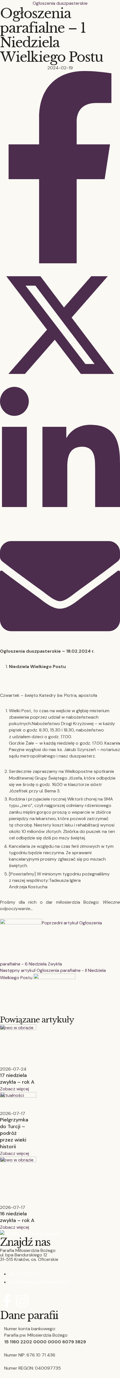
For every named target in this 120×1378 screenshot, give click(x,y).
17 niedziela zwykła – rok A (17, 1078)
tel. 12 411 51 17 (23, 1274)
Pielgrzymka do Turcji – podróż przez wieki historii (14, 1133)
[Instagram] (22, 1301)
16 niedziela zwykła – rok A (17, 1217)
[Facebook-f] (7, 1301)
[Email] (60, 645)
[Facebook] (60, 262)
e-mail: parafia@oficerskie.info (39, 1282)
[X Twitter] (60, 384)
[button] (14, 1089)
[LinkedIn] (60, 523)
